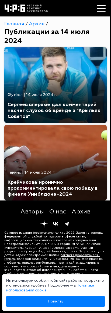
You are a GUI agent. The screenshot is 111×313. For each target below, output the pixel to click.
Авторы (32, 211)
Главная (15, 24)
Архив (37, 24)
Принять (56, 301)
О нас (57, 211)
